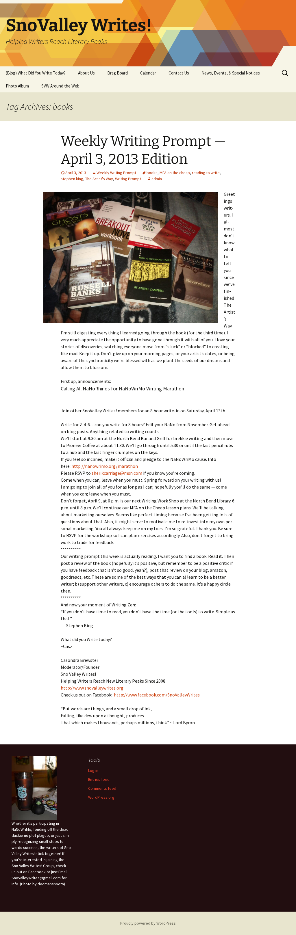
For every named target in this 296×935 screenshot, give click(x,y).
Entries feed (99, 779)
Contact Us (179, 73)
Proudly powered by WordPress (148, 923)
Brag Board (117, 73)
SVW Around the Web (60, 86)
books (152, 172)
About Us (86, 73)
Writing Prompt (128, 178)
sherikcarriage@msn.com (117, 473)
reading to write (206, 172)
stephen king (72, 178)
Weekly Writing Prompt (116, 172)
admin (156, 178)
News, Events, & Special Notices (230, 73)
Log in (93, 770)
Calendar (148, 73)
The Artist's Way (99, 178)
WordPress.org (101, 797)
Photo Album (17, 86)
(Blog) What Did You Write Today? (36, 73)
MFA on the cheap (175, 172)
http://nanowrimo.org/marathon (104, 466)
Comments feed (102, 788)
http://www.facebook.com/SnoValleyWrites (157, 695)
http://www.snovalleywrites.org (92, 688)
